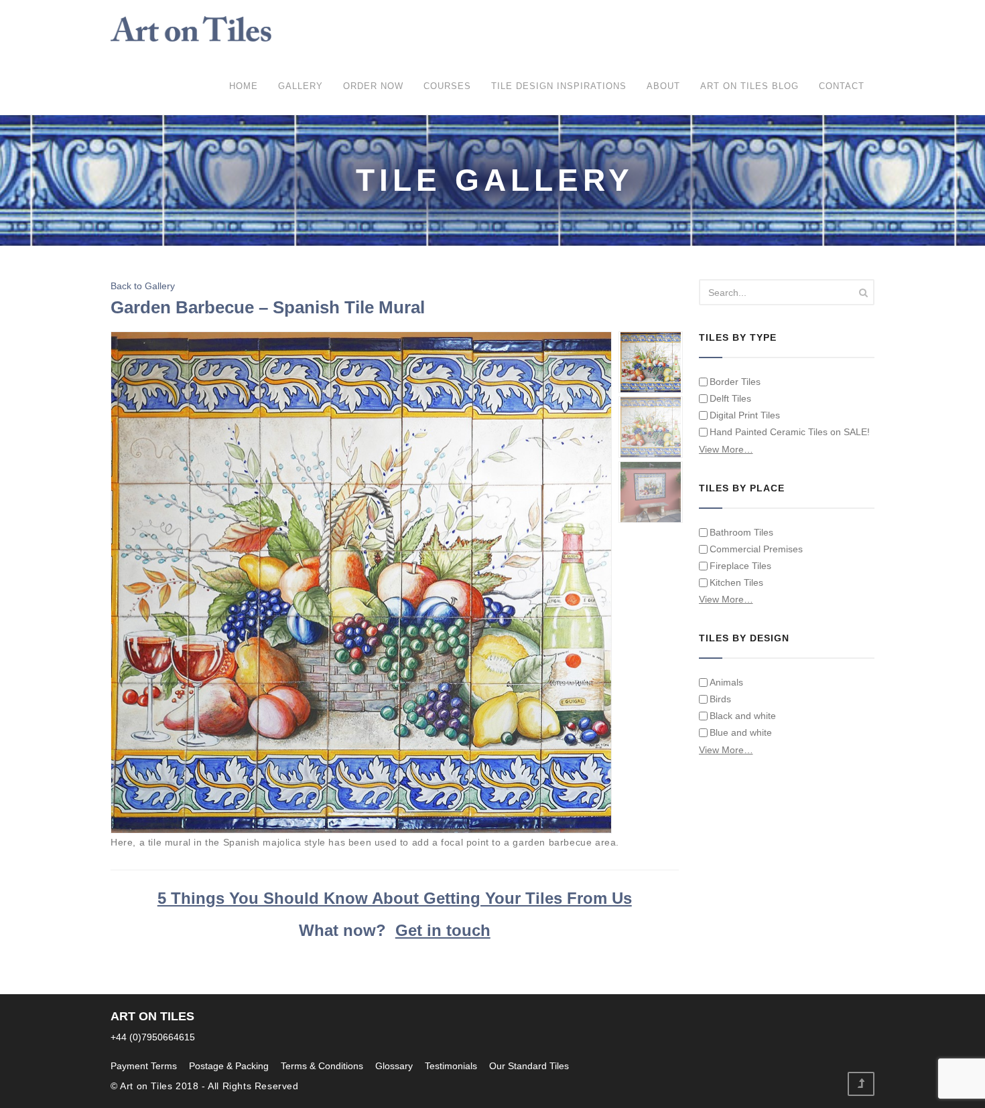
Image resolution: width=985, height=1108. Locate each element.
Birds (720, 699)
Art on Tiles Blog (749, 86)
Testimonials (451, 1065)
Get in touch (442, 930)
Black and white (743, 715)
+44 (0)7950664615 (153, 1037)
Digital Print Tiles (745, 415)
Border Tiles (735, 381)
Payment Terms (144, 1065)
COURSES (447, 86)
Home (243, 86)
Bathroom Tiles (741, 532)
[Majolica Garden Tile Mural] (361, 582)
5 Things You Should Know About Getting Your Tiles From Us (394, 898)
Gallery (300, 86)
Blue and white (741, 732)
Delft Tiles (730, 398)
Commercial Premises (756, 549)
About (663, 86)
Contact (841, 86)
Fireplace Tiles (740, 565)
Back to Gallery (143, 286)
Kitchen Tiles (736, 582)
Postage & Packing (229, 1065)
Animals (726, 682)
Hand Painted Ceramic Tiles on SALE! (790, 431)
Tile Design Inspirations (559, 86)
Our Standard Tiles (529, 1065)
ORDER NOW (373, 86)
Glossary (394, 1065)
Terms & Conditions (322, 1065)
